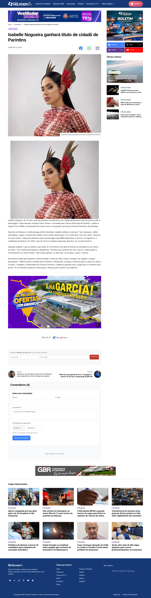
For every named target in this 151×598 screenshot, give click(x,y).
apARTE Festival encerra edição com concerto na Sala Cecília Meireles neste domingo (131, 91)
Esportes (82, 581)
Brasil (58, 578)
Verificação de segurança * (21, 423)
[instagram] (19, 580)
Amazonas (17, 24)
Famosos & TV (61, 575)
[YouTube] (28, 580)
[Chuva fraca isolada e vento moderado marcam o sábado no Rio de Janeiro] (113, 114)
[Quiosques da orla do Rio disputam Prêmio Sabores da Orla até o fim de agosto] (125, 71)
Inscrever (94, 356)
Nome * (15, 397)
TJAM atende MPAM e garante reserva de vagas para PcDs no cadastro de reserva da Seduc (91, 513)
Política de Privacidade (130, 594)
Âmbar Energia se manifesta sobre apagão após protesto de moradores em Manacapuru (57, 547)
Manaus (82, 575)
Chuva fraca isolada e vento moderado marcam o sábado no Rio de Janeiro (131, 116)
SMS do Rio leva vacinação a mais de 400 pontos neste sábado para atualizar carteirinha (131, 103)
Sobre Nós (116, 594)
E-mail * (58, 397)
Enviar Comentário (21, 438)
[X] (14, 580)
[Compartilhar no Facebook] (80, 48)
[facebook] (10, 580)
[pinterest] (24, 580)
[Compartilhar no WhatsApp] (89, 48)
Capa (58, 569)
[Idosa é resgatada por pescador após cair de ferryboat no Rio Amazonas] (23, 496)
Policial (81, 572)
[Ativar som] (98, 325)
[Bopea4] (20, 4)
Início (10, 24)
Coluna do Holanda (85, 569)
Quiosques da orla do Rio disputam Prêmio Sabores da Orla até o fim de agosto (122, 78)
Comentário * (17, 407)
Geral (58, 584)
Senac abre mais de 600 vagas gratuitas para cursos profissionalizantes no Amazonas (127, 547)
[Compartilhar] (97, 48)
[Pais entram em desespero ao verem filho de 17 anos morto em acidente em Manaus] (58, 496)
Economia (59, 581)
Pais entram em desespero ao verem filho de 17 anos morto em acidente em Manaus (58, 513)
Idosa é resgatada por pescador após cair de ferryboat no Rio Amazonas (22, 513)
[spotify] (33, 580)
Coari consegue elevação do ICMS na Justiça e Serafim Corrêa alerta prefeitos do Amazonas (92, 547)
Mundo (81, 578)
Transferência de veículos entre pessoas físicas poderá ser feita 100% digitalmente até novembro (126, 513)
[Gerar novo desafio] (22, 428)
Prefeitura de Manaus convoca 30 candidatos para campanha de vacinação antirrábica (23, 547)
